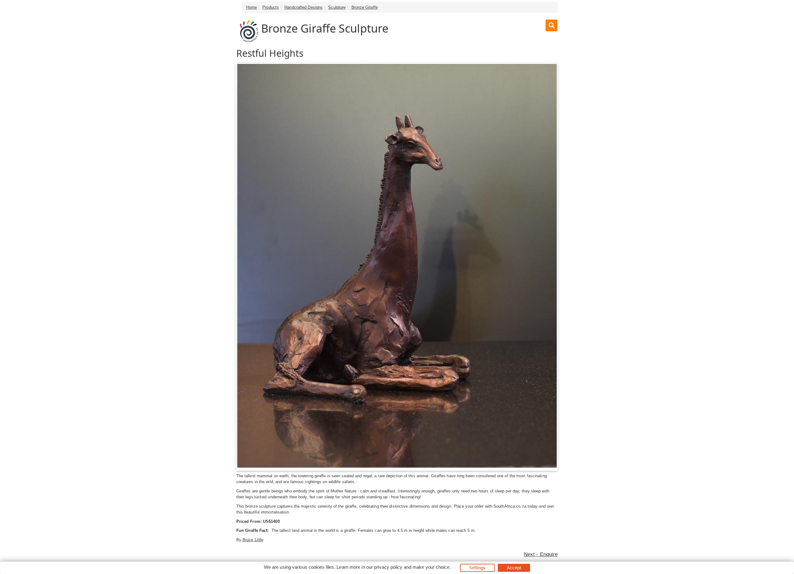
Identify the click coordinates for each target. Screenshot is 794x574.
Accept (514, 567)
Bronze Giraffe (364, 7)
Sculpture (337, 7)
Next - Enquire (541, 554)
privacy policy (388, 567)
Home (251, 7)
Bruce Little (253, 539)
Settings (477, 567)
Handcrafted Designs (303, 7)
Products (270, 7)
